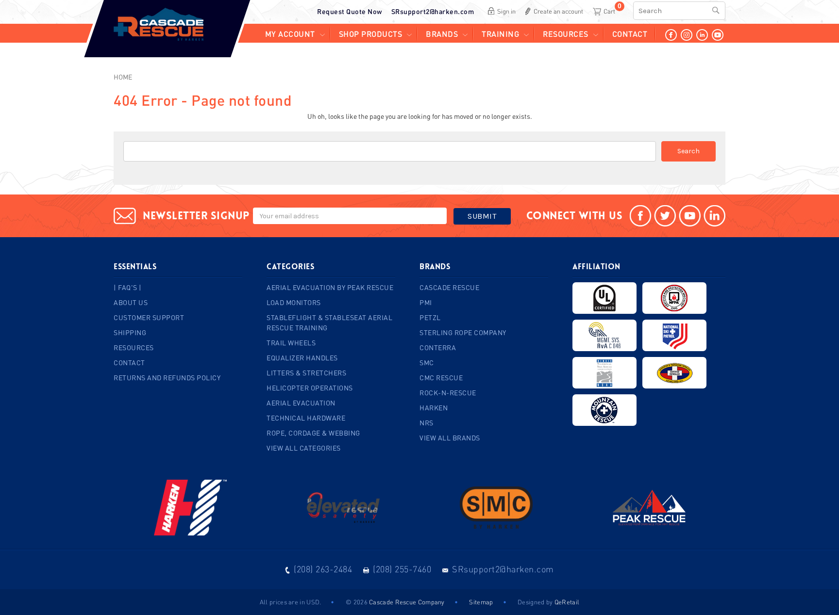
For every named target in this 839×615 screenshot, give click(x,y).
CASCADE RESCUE (449, 287)
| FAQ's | (128, 287)
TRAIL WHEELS (291, 343)
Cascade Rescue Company (407, 602)
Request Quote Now (349, 11)
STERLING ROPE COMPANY (463, 332)
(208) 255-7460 (402, 569)
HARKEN (434, 408)
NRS (427, 423)
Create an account (558, 11)
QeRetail (566, 602)
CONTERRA (438, 347)
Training (500, 33)
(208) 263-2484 (323, 569)
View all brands (450, 438)
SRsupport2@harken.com (432, 11)
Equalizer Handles (302, 358)
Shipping (130, 332)
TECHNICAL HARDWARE (306, 418)
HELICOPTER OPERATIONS (310, 388)
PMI (426, 302)
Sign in (506, 11)
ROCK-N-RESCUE (448, 392)
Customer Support (149, 317)
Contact (630, 33)
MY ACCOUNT (290, 33)
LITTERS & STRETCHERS (306, 373)
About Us (131, 302)
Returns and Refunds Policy (167, 377)
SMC (427, 362)
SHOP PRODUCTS (371, 33)
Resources (565, 33)
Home (123, 77)
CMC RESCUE (441, 377)
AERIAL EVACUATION (301, 403)
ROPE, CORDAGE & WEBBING (313, 433)
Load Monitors (294, 302)
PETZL (430, 317)
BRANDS (442, 33)
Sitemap (481, 602)
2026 (360, 602)
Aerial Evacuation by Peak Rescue (330, 287)
